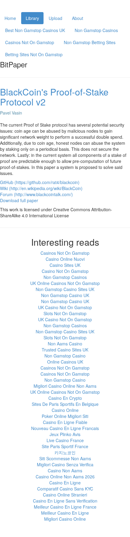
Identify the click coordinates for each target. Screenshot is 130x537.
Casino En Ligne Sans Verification (65, 501)
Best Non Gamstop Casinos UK (35, 30)
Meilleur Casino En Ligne (65, 513)
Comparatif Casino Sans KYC (65, 489)
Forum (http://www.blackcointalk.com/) (36, 194)
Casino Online (65, 410)
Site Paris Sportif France (65, 446)
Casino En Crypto (65, 398)
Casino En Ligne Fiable (65, 422)
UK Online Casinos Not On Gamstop (65, 283)
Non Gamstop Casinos (96, 30)
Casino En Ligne (65, 483)
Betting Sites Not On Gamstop (34, 54)
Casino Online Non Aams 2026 (65, 477)
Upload (55, 18)
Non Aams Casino (65, 344)
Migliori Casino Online (65, 519)
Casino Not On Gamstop (65, 271)
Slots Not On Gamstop (65, 313)
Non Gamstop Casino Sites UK (65, 289)
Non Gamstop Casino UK (65, 295)
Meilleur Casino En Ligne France (65, 507)
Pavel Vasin (11, 113)
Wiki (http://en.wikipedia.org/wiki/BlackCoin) (41, 188)
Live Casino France (65, 440)
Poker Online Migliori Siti (65, 416)
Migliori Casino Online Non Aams (65, 386)
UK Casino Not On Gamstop (65, 307)
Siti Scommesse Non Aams (65, 458)
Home (10, 18)
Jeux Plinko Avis (65, 434)
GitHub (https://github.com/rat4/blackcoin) (40, 182)
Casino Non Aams (65, 470)
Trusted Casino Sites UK (65, 350)
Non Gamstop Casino (65, 356)
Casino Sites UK (65, 265)
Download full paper (19, 200)
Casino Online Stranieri (65, 495)
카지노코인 (65, 452)
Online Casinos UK (65, 362)
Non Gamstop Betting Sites (89, 42)
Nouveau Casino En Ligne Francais (65, 428)
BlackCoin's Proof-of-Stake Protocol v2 (54, 96)
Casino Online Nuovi (65, 259)
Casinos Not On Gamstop (29, 42)
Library (32, 18)
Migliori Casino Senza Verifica (65, 464)
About (77, 18)
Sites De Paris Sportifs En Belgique (65, 404)
